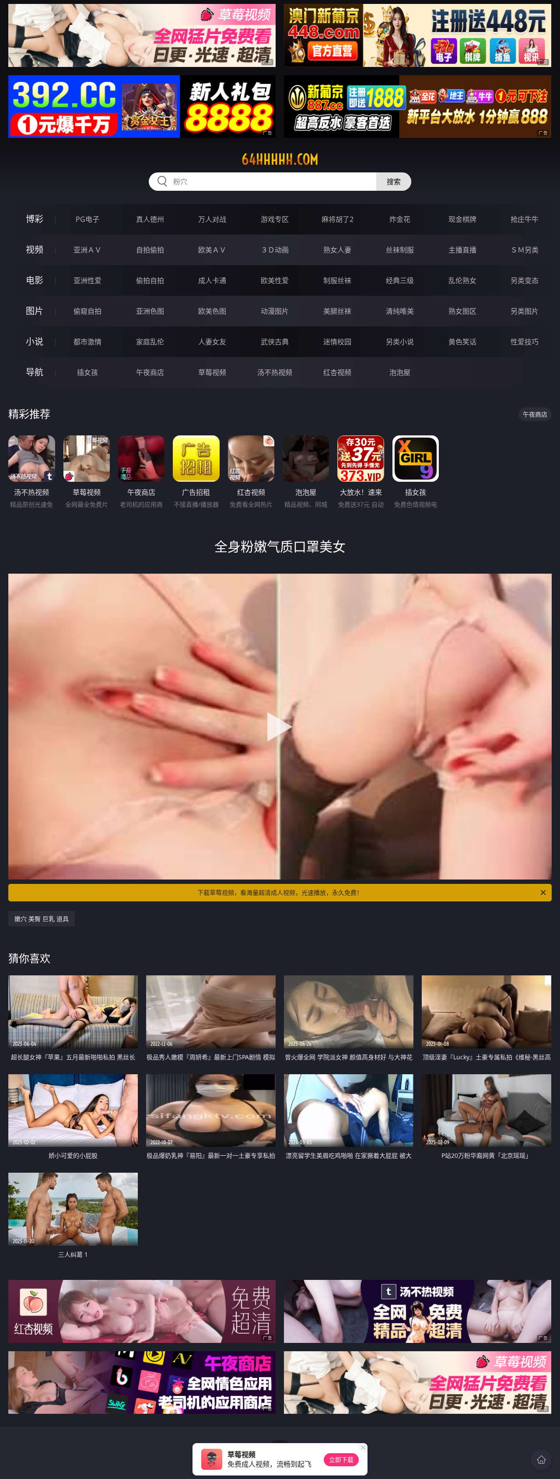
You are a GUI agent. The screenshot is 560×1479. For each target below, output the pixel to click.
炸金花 (399, 219)
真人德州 (150, 219)
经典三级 (400, 280)
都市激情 (88, 342)
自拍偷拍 (150, 250)
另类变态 (525, 280)
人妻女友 (212, 342)
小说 (34, 341)
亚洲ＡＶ (88, 250)
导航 (34, 372)
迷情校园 (337, 342)
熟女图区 (462, 311)
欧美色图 (212, 311)
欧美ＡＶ (212, 250)
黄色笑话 (462, 342)
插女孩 (87, 372)
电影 (34, 280)
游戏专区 (275, 219)
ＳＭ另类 (525, 250)
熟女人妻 (337, 250)
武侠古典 (275, 342)
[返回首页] (541, 1459)
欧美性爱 (275, 280)
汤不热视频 (274, 372)
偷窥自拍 (88, 311)
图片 (34, 311)
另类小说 (400, 342)
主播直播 (462, 250)
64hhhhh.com (280, 159)
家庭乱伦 (150, 342)
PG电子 (87, 219)
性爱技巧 (525, 342)
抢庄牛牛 (525, 219)
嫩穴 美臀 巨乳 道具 (41, 919)
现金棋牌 (462, 219)
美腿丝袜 (337, 311)
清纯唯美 (400, 311)
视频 (34, 250)
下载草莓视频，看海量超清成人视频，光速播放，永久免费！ (280, 892)
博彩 (34, 219)
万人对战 (212, 219)
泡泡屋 (399, 372)
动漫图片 (275, 311)
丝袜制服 (400, 250)
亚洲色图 (150, 311)
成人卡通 (212, 280)
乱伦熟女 (462, 280)
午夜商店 (150, 372)
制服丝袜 (337, 280)
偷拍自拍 (150, 280)
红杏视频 (337, 372)
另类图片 (525, 311)
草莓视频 (212, 372)
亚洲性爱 (88, 280)
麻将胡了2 (338, 219)
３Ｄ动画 (275, 250)
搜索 (394, 181)
